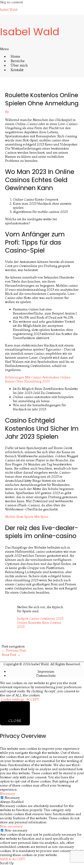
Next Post (11, 655)
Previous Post (14, 650)
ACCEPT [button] (32, 699)
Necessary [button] (7, 793)
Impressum (46, 671)
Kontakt (17, 70)
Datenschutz (46, 675)
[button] (42, 49)
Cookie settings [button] (12, 699)
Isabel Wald (8, 9)
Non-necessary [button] (11, 826)
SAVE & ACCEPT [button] (12, 859)
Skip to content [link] (11, 2)
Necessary (12, 797)
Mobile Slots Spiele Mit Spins (26, 516)
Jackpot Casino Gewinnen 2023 (40, 618)
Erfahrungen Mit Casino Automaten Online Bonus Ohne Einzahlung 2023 (37, 379)
